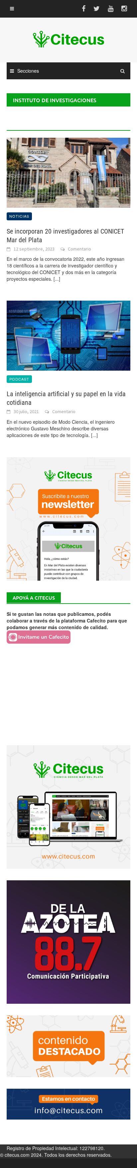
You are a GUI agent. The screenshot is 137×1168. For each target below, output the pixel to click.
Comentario (79, 249)
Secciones (28, 70)
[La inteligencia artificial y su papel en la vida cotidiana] (68, 334)
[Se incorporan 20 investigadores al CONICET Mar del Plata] (68, 172)
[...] (57, 278)
